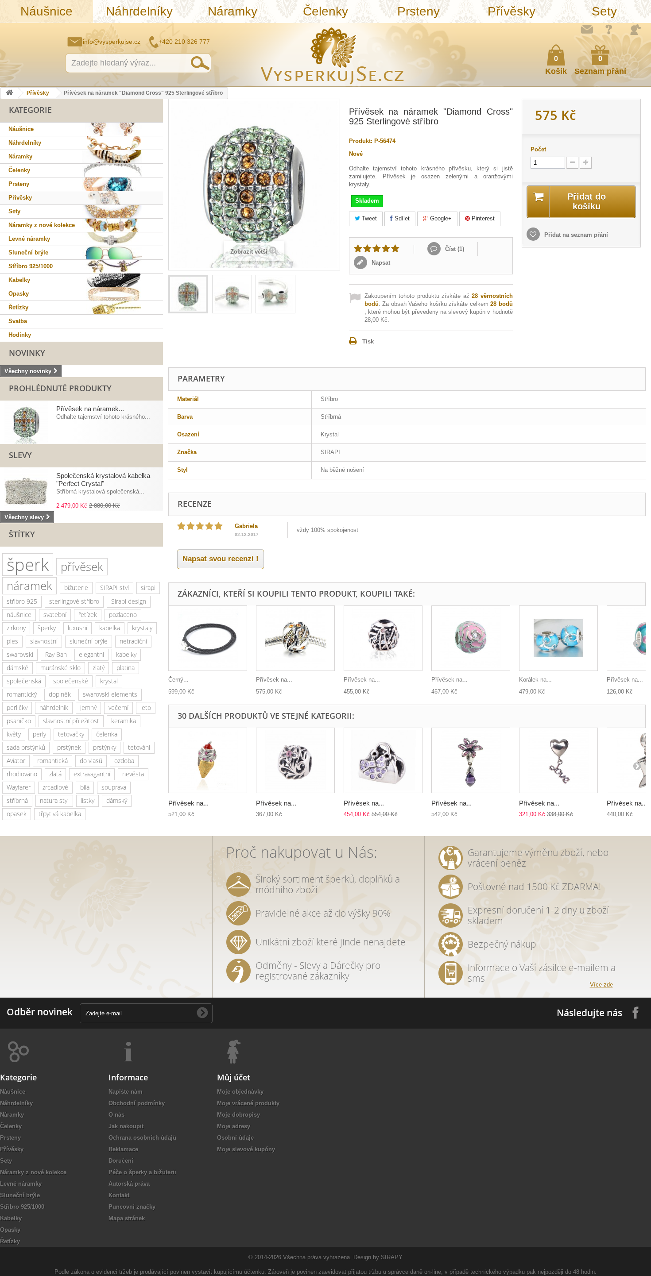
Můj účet (233, 1077)
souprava (113, 787)
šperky (47, 628)
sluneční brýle (89, 641)
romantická (52, 760)
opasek (17, 814)
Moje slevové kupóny (246, 1149)
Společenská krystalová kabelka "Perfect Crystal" (103, 479)
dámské (17, 667)
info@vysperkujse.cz (111, 41)
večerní (118, 707)
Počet (538, 149)
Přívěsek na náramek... (90, 408)
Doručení (120, 1160)
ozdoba (124, 760)
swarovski (20, 654)
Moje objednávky (240, 1091)
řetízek (87, 614)
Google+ (440, 218)
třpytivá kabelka (60, 814)
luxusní (77, 628)
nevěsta (133, 774)
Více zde (601, 984)
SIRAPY (392, 1257)
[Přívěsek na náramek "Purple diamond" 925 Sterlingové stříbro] (470, 761)
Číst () (453, 249)
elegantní (91, 654)
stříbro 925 (22, 601)
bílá (84, 787)
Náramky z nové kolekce (41, 225)
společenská (24, 681)
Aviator (16, 760)
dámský (116, 800)
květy (14, 734)
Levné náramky (29, 238)
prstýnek (69, 747)
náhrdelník (53, 707)
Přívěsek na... (274, 679)
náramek (29, 586)
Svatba (17, 321)
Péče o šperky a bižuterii (142, 1172)
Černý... (178, 679)
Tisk (368, 341)
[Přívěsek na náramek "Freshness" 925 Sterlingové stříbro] (295, 638)
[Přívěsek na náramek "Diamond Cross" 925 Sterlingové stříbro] (188, 294)
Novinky (27, 352)
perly (39, 734)
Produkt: (360, 141)
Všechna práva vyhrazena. (317, 1257)
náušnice (19, 614)
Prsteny (418, 11)
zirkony (16, 628)
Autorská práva (129, 1183)
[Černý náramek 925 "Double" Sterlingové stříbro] (207, 638)
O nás (116, 1114)
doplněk (60, 694)
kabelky (126, 654)
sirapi (148, 587)
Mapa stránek (126, 1218)
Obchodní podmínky (136, 1103)
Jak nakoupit (125, 1126)
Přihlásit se (635, 29)
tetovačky (71, 734)
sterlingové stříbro (74, 601)
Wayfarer (19, 787)
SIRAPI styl (114, 587)
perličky (17, 707)
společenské (70, 681)
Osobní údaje (235, 1137)
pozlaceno (123, 614)
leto (145, 707)
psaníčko (19, 721)
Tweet (368, 218)
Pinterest (482, 218)
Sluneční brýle (28, 252)
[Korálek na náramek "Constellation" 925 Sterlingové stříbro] (558, 638)
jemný (88, 707)
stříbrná (17, 800)
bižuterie (76, 587)
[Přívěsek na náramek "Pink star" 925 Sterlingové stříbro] (295, 761)
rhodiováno (22, 774)
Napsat (380, 262)
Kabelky (19, 280)
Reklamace (123, 1149)
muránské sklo (60, 667)
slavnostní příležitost (71, 721)
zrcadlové (55, 787)
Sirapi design (128, 601)
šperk (28, 564)
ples (12, 641)
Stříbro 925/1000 (30, 266)
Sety (604, 11)
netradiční (133, 641)
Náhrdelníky (139, 11)
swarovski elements (110, 694)
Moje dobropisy (238, 1114)
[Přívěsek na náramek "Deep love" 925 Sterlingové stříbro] (558, 761)
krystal (109, 681)
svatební (54, 614)
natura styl (54, 800)
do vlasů (91, 760)
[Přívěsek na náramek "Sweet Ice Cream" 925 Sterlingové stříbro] (207, 761)
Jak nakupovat (609, 29)
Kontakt (118, 1195)
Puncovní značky (131, 1206)
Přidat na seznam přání (575, 234)
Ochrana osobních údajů (142, 1137)
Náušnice (46, 11)
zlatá (55, 774)
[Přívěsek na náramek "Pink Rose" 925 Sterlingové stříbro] (470, 638)
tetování (139, 747)
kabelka (109, 628)
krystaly (142, 628)
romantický (22, 694)
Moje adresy (233, 1126)
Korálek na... (535, 679)
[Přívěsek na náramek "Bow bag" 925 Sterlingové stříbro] (383, 761)
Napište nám (586, 29)
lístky (87, 800)
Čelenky (325, 11)
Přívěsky (511, 11)
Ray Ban (56, 654)
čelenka (106, 734)
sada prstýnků (26, 747)
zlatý (99, 667)
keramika (123, 721)
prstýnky (104, 747)
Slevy (20, 455)
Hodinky (19, 335)
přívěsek (82, 566)
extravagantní (92, 774)
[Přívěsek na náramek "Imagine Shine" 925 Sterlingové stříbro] (383, 638)
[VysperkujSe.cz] (332, 54)
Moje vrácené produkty (248, 1103)
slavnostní (44, 641)
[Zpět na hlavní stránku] (9, 93)
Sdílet (401, 218)
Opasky (18, 293)
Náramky (232, 11)
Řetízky (18, 307)
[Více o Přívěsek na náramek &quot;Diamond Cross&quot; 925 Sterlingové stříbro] (26, 422)
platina (125, 667)
